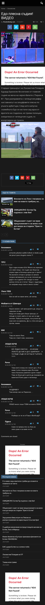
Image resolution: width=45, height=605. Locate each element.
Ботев (4, 215)
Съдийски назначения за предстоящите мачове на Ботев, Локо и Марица (22, 528)
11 (43, 22)
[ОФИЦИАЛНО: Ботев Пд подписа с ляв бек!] (7, 212)
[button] (42, 3)
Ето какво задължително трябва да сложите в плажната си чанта (20, 482)
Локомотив (5, 204)
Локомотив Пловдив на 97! (13, 554)
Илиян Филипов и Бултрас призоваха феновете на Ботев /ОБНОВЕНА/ (22, 538)
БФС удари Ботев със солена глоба (16, 547)
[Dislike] (38, 249)
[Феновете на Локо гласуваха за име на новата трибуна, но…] (7, 201)
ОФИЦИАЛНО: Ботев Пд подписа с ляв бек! (19, 501)
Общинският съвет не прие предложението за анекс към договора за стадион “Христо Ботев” (23, 509)
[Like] (31, 249)
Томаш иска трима (10, 562)
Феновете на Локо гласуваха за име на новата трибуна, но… (20, 492)
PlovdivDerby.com (9, 22)
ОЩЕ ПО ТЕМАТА (9, 193)
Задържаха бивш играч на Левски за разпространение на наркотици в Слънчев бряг (21, 519)
